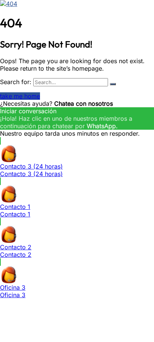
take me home (20, 96)
